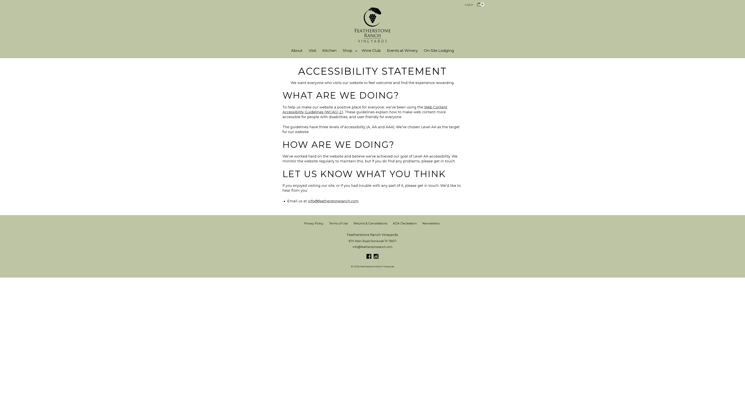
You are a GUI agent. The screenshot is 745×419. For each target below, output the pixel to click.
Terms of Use (338, 223)
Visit (312, 50)
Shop (347, 50)
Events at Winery (402, 50)
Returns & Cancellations (370, 223)
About (296, 50)
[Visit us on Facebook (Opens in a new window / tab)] (368, 257)
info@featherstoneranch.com (333, 201)
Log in (469, 4)
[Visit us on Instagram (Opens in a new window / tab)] (376, 257)
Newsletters (431, 223)
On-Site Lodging (439, 50)
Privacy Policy (313, 223)
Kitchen (329, 50)
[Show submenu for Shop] (356, 51)
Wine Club (371, 50)
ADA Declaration (405, 223)
